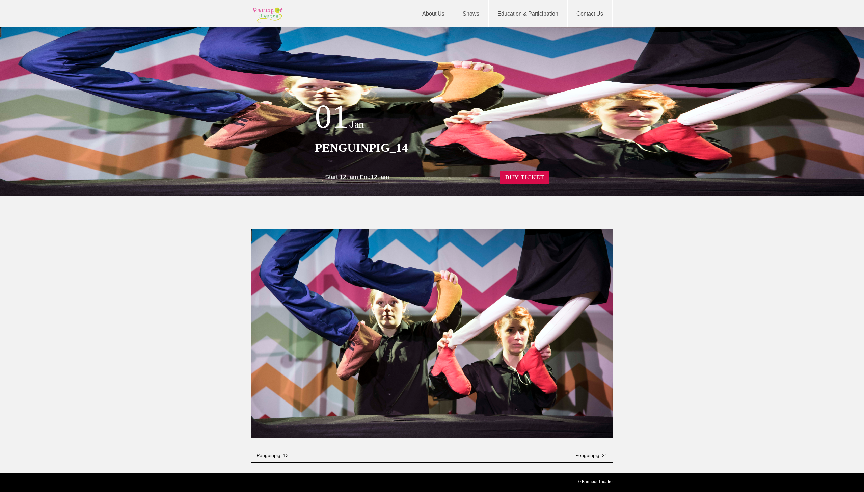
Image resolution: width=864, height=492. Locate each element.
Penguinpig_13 (272, 455)
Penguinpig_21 (591, 455)
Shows (471, 14)
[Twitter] (268, 483)
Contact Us (589, 14)
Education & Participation (527, 14)
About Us (433, 14)
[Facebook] (257, 483)
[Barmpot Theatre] (267, 15)
